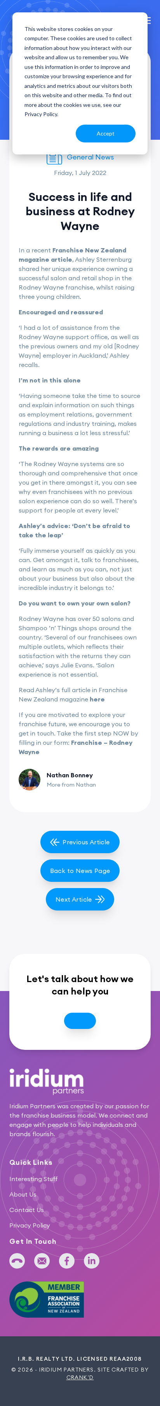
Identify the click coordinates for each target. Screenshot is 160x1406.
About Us (23, 1194)
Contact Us (26, 1210)
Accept (106, 133)
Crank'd (80, 1377)
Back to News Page (80, 870)
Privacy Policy (29, 1225)
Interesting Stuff (33, 1179)
